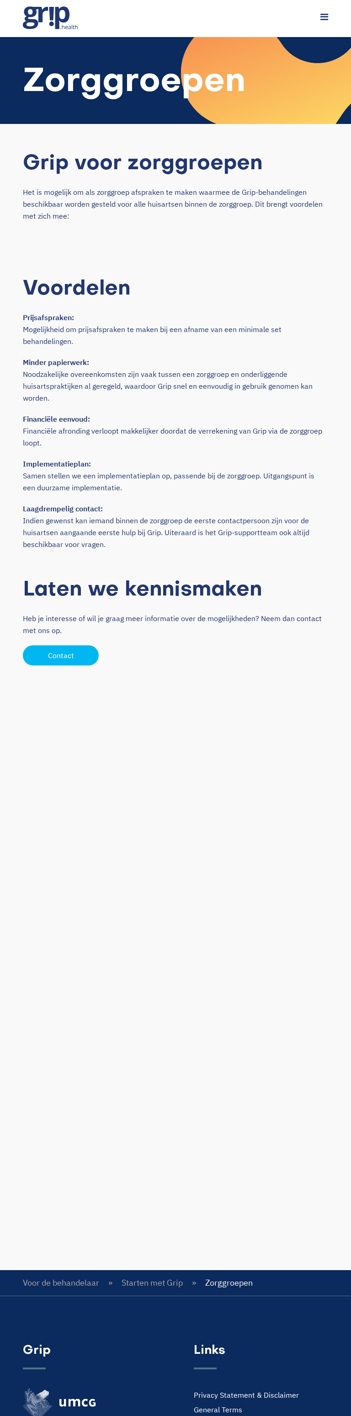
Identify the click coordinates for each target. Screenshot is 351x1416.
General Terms (218, 1409)
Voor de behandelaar (61, 1282)
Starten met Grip (152, 1282)
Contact (61, 655)
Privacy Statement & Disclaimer (246, 1395)
